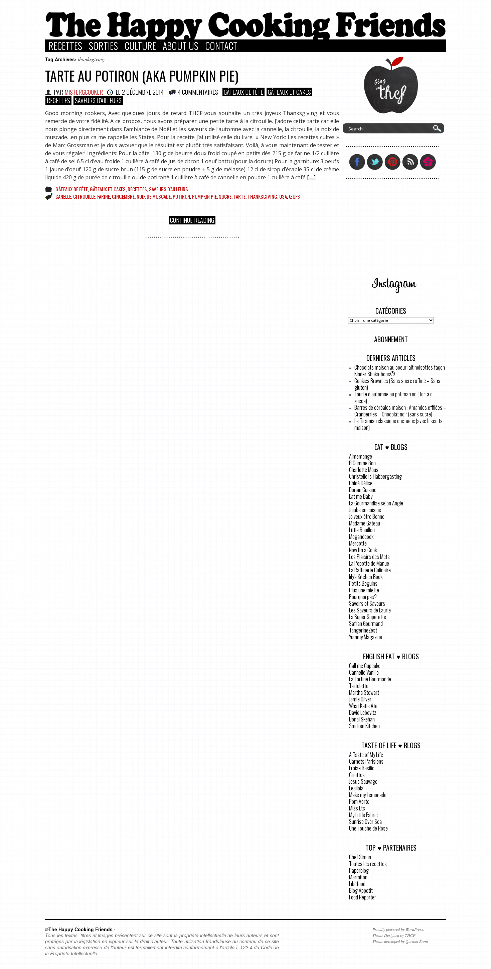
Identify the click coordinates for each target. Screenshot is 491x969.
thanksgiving (262, 196)
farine (103, 196)
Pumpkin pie (204, 196)
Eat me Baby (360, 496)
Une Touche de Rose (368, 828)
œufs (294, 196)
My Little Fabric (363, 815)
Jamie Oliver (360, 699)
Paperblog (359, 870)
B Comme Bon (362, 463)
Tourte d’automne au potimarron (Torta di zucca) (394, 397)
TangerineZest (363, 630)
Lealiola (356, 788)
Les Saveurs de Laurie (370, 610)
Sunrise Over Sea (365, 821)
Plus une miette (364, 590)
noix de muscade (154, 196)
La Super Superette (367, 617)
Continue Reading (192, 220)
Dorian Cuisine (362, 490)
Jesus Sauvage (363, 781)
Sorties (103, 45)
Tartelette (358, 686)
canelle (63, 196)
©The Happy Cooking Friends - (80, 929)
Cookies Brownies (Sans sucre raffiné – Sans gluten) (397, 384)
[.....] (311, 177)
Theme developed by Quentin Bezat (400, 941)
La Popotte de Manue (369, 563)
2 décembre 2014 (143, 92)
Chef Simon (360, 857)
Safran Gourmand (366, 623)
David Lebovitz (362, 712)
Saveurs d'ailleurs (98, 100)
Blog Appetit (361, 890)
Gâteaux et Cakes (289, 92)
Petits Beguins (363, 583)
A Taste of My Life (366, 755)
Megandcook (361, 536)
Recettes (65, 45)
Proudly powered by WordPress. (398, 929)
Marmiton (358, 877)
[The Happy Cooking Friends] (245, 37)
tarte (239, 196)
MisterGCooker (83, 92)
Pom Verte (359, 801)
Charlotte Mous (363, 470)
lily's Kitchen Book (365, 577)
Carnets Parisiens (366, 761)
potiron (181, 196)
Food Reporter (362, 897)
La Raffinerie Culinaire (370, 570)
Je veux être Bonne (366, 516)
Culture (140, 45)
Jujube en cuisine (365, 510)
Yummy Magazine (365, 637)
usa (283, 196)
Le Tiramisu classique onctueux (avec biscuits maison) (398, 424)
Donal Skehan (362, 719)
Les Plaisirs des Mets (369, 557)
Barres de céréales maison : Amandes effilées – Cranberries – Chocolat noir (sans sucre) (400, 410)
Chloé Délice (360, 483)
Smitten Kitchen (364, 726)
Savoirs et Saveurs (367, 603)
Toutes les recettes (368, 864)
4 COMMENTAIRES (198, 92)
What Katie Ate (363, 706)
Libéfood (357, 884)
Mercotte (358, 543)
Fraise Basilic (361, 768)
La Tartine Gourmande (370, 679)
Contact (221, 45)
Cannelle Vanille (364, 672)
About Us (180, 45)
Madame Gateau (364, 523)
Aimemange (360, 456)
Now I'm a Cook (363, 550)
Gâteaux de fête (243, 92)
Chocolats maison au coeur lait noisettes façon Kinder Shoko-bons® (399, 370)
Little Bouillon (362, 530)
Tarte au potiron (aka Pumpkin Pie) (141, 76)
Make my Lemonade (367, 795)
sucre (225, 196)
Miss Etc (357, 808)
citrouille (84, 196)
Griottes (357, 775)
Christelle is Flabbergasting (375, 476)
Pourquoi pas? (363, 597)
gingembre (123, 196)
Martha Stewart (364, 692)
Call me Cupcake (364, 666)
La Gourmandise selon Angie (376, 503)
